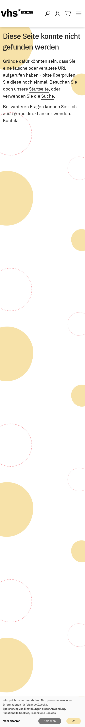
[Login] (57, 13)
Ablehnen (50, 721)
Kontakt (11, 120)
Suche (47, 96)
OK (74, 721)
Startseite (39, 89)
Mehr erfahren (11, 721)
